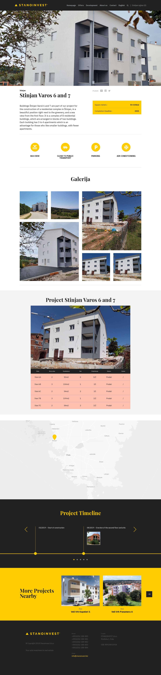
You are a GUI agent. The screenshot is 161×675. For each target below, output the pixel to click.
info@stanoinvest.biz (80, 656)
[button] (74, 559)
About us (103, 5)
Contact (113, 5)
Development (91, 5)
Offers (81, 5)
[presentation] (26, 529)
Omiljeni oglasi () (139, 5)
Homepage (71, 5)
